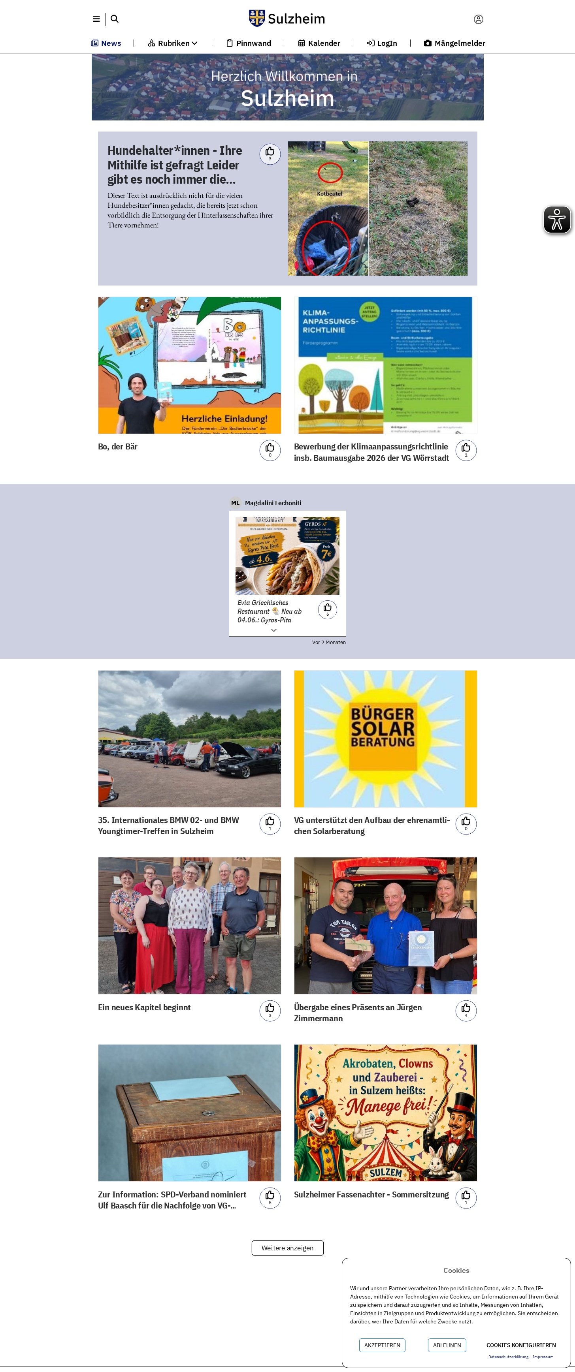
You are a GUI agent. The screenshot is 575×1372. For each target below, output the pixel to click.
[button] (97, 19)
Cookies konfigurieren (521, 1345)
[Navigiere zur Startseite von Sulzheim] (287, 19)
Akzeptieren (382, 1345)
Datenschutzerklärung (508, 1356)
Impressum (543, 1356)
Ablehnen (447, 1345)
